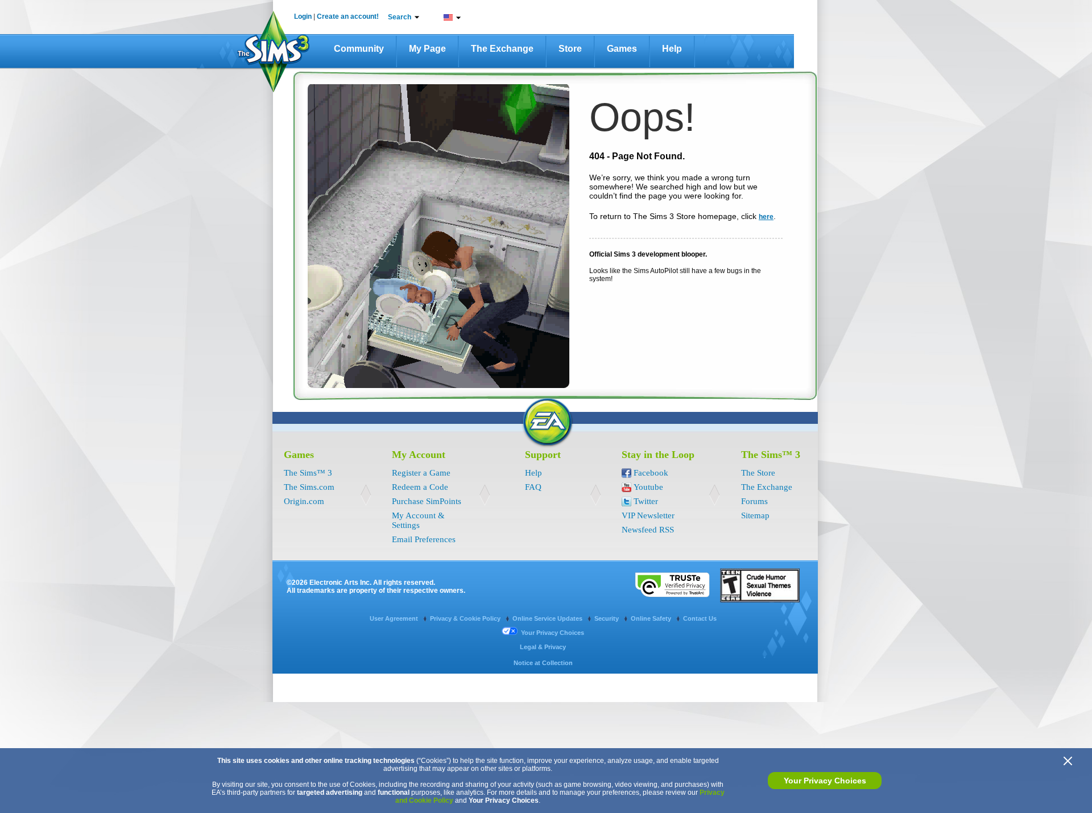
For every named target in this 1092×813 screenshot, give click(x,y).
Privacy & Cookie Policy (466, 618)
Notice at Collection (543, 662)
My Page (427, 48)
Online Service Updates (548, 618)
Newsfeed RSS (648, 529)
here (766, 217)
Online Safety (652, 618)
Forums (754, 501)
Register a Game (421, 472)
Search (399, 17)
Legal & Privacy (543, 646)
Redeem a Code (420, 487)
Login (303, 16)
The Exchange (502, 48)
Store (570, 48)
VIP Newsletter (648, 515)
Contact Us (700, 618)
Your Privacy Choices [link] (552, 632)
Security (607, 618)
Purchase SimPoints (426, 501)
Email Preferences (424, 539)
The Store (758, 472)
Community (359, 48)
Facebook (651, 472)
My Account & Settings (418, 520)
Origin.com (304, 501)
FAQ (533, 487)
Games (622, 48)
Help (672, 48)
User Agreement (395, 618)
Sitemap (755, 515)
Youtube (648, 487)
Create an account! (348, 16)
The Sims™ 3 (308, 472)
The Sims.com (309, 487)
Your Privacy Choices (825, 780)
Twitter (646, 501)
